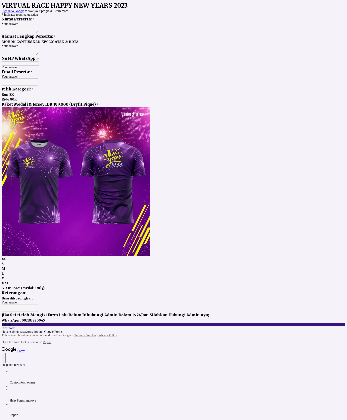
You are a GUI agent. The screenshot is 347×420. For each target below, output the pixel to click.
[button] (173, 324)
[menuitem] (177, 377)
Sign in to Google (13, 11)
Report (47, 342)
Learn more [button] (60, 11)
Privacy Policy (107, 335)
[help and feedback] (4, 358)
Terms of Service (85, 335)
